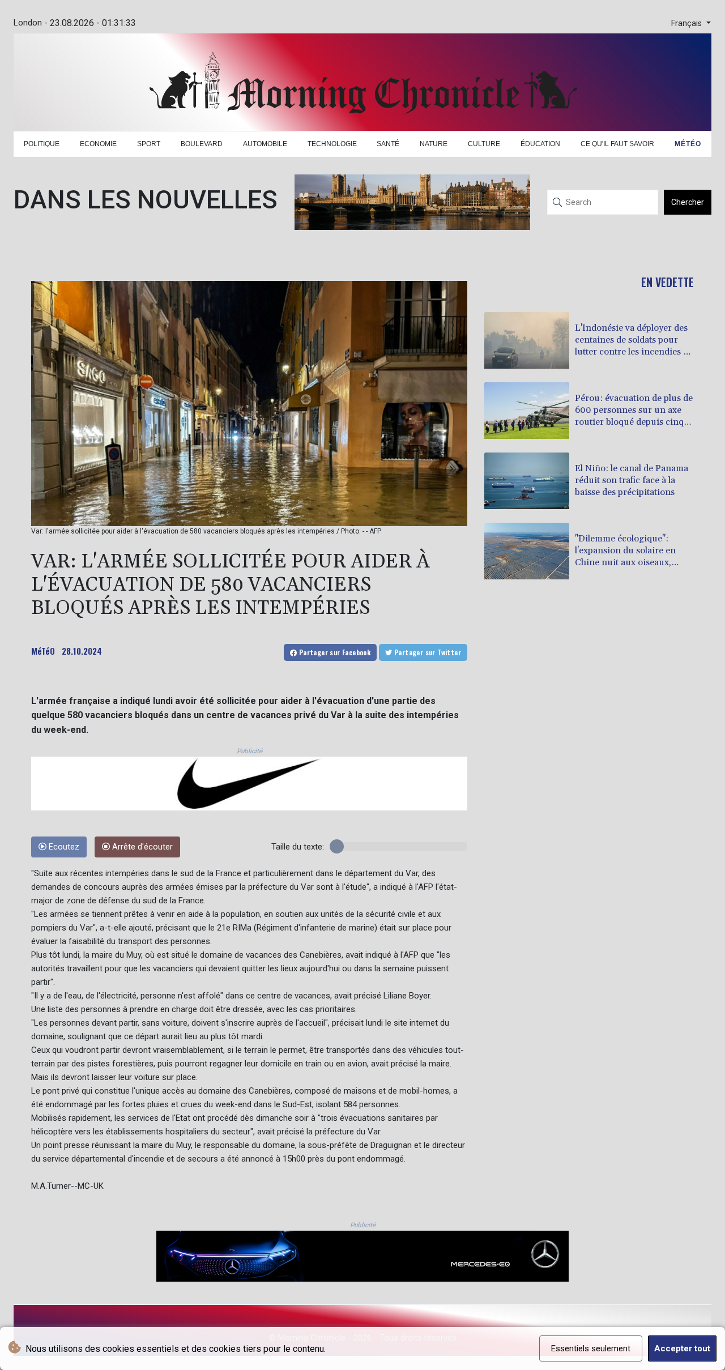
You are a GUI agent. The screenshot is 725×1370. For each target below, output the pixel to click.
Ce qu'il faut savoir (617, 144)
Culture (484, 144)
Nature (433, 144)
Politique (41, 144)
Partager (333, 652)
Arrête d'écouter (141, 847)
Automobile (265, 144)
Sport (148, 144)
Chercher (687, 202)
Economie (98, 144)
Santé (388, 144)
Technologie (332, 144)
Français (687, 23)
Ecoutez (62, 847)
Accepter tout (682, 1348)
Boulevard (202, 144)
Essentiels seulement (590, 1348)
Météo (688, 144)
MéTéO (43, 651)
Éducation (540, 144)
